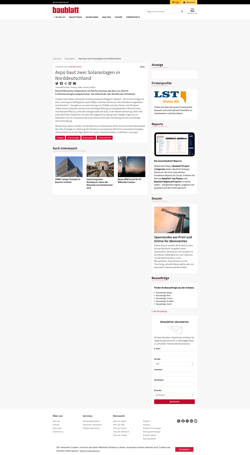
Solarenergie (73, 137)
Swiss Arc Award (119, 428)
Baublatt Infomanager (152, 428)
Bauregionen (92, 17)
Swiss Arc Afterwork (121, 431)
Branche (157, 390)
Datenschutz (58, 431)
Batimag (146, 424)
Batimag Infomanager (152, 431)
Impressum (57, 428)
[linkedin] (191, 421)
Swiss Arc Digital (119, 421)
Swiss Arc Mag (118, 424)
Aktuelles (60, 17)
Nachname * (159, 380)
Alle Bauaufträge (160, 311)
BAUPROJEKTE (75, 67)
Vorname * (158, 369)
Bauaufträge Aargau (164, 292)
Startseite (57, 58)
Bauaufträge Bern (163, 295)
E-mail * (157, 348)
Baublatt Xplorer (150, 435)
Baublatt (146, 421)
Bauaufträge (75, 17)
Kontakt (56, 424)
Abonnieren (190, 2)
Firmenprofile (133, 17)
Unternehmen (104, 137)
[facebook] (183, 421)
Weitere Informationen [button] (90, 451)
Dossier (118, 17)
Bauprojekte (70, 58)
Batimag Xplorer (149, 438)
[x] (178, 421)
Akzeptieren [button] (184, 449)
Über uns (56, 421)
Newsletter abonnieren (92, 424)
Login (177, 2)
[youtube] (195, 421)
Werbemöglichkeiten (61, 2)
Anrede (157, 359)
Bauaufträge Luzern (164, 298)
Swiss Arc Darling (120, 435)
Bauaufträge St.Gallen (165, 301)
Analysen (106, 17)
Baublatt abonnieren (91, 428)
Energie (60, 137)
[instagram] (187, 421)
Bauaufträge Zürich (164, 304)
